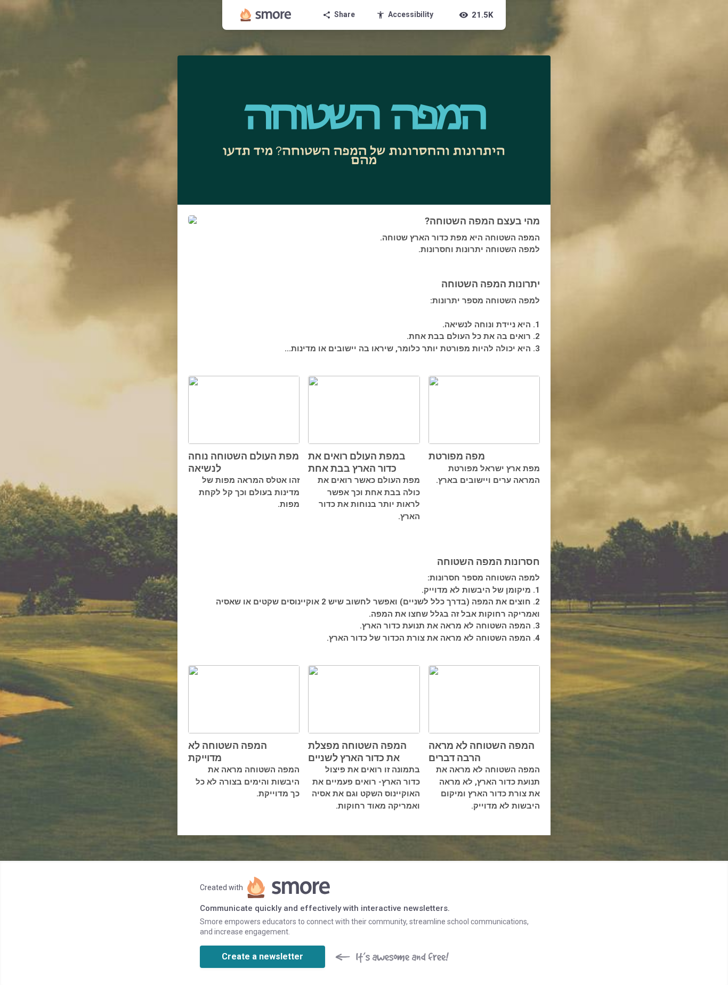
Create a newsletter (262, 956)
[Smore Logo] (266, 14)
